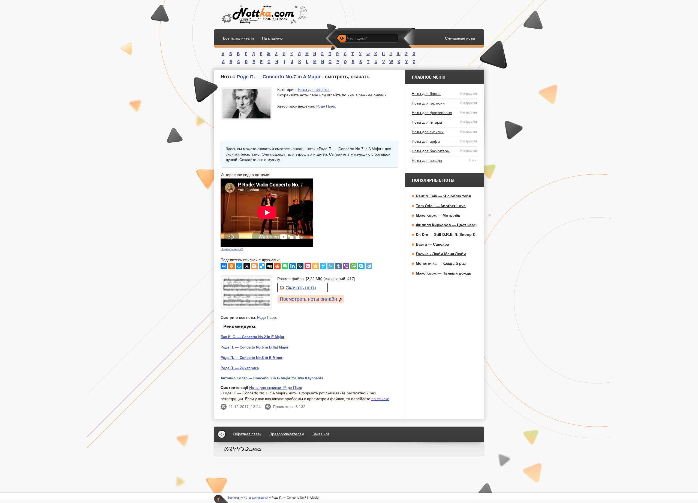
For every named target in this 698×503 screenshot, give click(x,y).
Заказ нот (320, 434)
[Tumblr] (338, 266)
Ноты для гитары (444, 122)
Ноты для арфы (444, 141)
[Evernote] (285, 266)
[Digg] (269, 266)
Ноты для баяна (444, 93)
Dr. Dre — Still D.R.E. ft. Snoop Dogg (449, 234)
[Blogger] (254, 266)
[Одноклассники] (231, 266)
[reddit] (277, 266)
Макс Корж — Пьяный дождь (443, 273)
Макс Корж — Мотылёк (438, 215)
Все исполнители (238, 38)
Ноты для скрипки (314, 89)
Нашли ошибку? (232, 249)
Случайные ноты (460, 38)
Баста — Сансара (432, 244)
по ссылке (380, 399)
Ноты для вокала (444, 160)
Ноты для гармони (444, 103)
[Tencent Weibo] (330, 266)
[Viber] (346, 266)
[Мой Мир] (239, 266)
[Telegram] (369, 266)
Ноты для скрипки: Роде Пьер (275, 387)
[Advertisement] (357, 212)
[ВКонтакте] (224, 266)
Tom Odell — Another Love (441, 206)
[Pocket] (308, 266)
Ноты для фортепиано (444, 113)
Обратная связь (247, 434)
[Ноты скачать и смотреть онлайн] (263, 15)
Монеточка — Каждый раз (441, 263)
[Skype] (361, 266)
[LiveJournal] (300, 266)
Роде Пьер (325, 106)
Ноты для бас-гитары (444, 151)
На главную (272, 38)
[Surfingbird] (323, 266)
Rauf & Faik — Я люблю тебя (443, 196)
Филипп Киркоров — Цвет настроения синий (459, 225)
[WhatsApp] (353, 266)
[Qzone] (315, 266)
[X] (246, 266)
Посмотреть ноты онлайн (308, 299)
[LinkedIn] (292, 266)
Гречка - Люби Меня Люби (441, 254)
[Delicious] (262, 266)
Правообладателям (286, 434)
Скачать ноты (300, 287)
